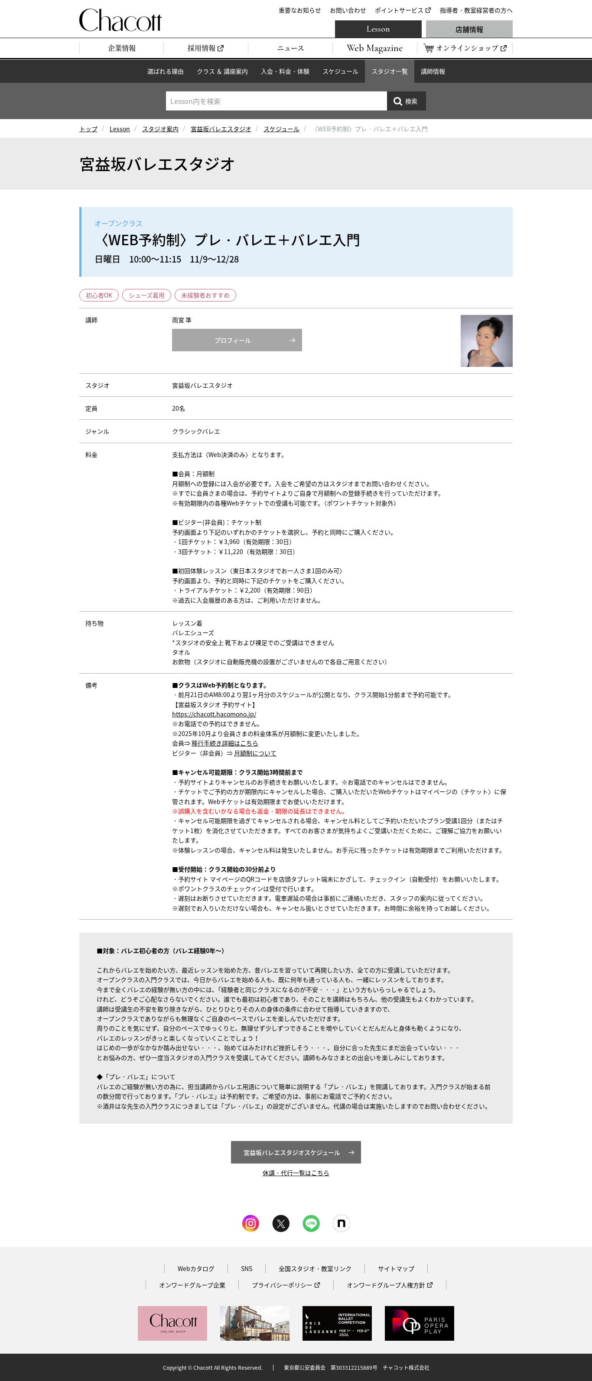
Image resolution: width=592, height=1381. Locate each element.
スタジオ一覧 (389, 71)
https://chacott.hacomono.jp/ (214, 714)
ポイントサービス (399, 10)
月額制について (255, 753)
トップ (88, 128)
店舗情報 (469, 29)
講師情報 (433, 71)
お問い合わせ (348, 10)
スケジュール (340, 71)
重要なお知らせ (300, 10)
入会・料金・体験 (285, 71)
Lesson (378, 29)
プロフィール (233, 340)
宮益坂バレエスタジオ (221, 128)
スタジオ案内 (160, 128)
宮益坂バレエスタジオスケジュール (292, 1152)
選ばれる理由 (165, 71)
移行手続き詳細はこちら (225, 743)
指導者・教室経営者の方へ (476, 10)
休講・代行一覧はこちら (296, 1172)
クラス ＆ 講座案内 (222, 71)
